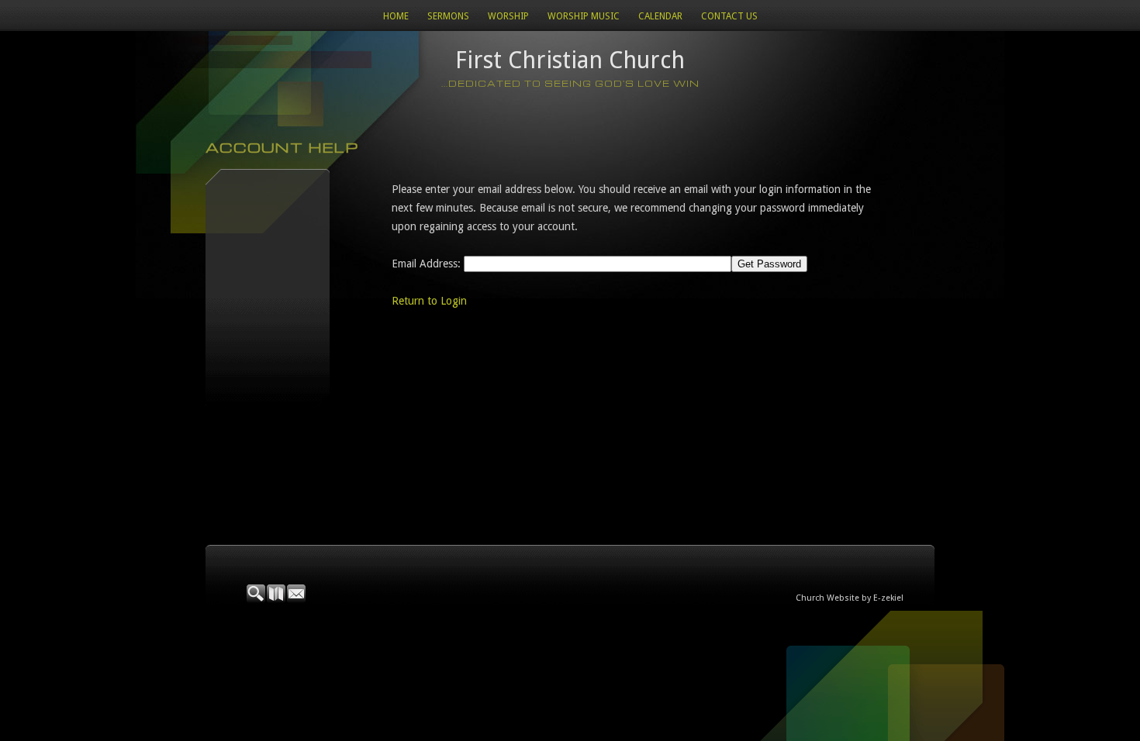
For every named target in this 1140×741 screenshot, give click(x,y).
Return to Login (429, 301)
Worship (508, 16)
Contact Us (729, 16)
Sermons (448, 16)
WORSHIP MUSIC (584, 16)
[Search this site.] (257, 599)
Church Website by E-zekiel (849, 598)
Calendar (660, 16)
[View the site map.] (277, 599)
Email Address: (426, 263)
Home (396, 16)
